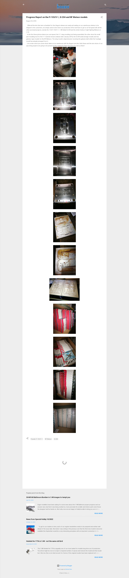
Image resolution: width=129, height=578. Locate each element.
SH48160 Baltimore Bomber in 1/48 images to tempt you (48, 497)
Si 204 (56, 439)
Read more (99, 513)
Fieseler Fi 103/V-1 (37, 439)
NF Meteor (48, 439)
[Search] (105, 5)
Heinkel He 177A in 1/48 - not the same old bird (44, 541)
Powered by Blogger (65, 566)
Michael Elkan (68, 569)
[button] (101, 17)
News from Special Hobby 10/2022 (39, 519)
